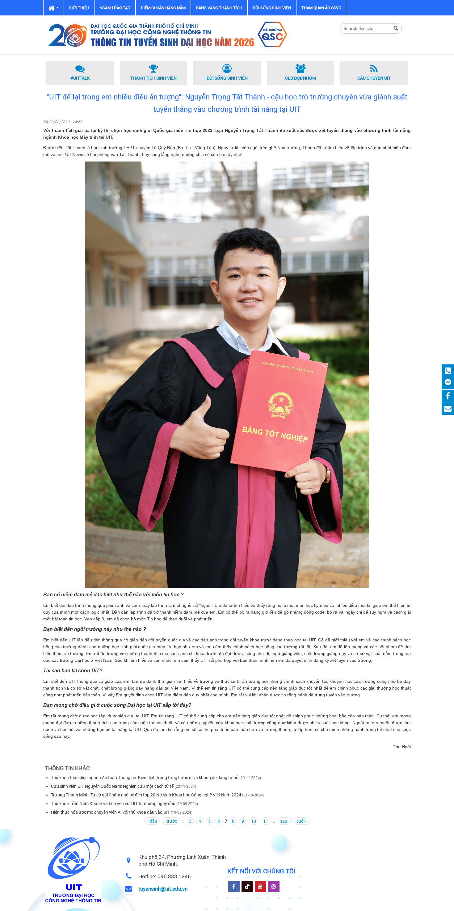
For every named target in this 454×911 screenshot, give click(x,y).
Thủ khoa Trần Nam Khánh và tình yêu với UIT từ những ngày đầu (113, 803)
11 (265, 821)
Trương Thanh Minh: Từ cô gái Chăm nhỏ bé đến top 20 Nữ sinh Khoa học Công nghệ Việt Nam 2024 (146, 794)
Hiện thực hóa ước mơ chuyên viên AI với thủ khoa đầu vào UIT (111, 812)
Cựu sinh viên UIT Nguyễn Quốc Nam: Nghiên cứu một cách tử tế (112, 786)
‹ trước (170, 821)
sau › (284, 821)
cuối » (302, 821)
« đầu (152, 821)
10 (253, 821)
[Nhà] (166, 34)
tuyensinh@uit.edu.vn (162, 889)
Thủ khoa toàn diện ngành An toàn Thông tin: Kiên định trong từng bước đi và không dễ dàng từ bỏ (145, 777)
